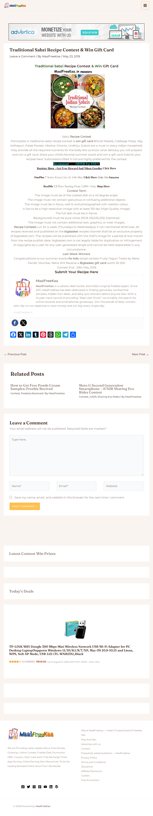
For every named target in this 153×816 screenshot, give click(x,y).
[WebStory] (56, 786)
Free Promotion (90, 780)
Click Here (109, 168)
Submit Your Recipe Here (76, 272)
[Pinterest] (39, 786)
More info (94, 662)
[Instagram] (34, 786)
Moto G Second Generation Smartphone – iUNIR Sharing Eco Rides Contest (106, 388)
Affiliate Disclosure (91, 771)
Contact (85, 748)
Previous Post (15, 354)
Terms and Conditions (93, 762)
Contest (83, 66)
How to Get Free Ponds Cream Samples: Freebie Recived (35, 387)
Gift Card (110, 66)
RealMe (48, 186)
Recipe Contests (25, 227)
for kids (73, 258)
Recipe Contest (80, 136)
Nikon (87, 168)
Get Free (62, 168)
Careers (85, 775)
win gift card (84, 141)
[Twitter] (23, 322)
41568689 (28, 661)
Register (42, 168)
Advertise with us (91, 744)
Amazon (114, 177)
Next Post (140, 354)
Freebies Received (32, 393)
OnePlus (39, 177)
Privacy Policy (89, 757)
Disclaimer (87, 766)
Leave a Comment (22, 56)
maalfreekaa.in (22, 312)
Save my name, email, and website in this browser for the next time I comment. (70, 497)
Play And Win (88, 739)
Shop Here (103, 186)
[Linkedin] (51, 786)
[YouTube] (45, 786)
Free (72, 163)
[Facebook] (15, 322)
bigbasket (71, 231)
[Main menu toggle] (145, 5)
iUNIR (92, 396)
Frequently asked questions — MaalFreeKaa (105, 753)
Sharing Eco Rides (109, 396)
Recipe (70, 66)
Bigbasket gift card (93, 263)
